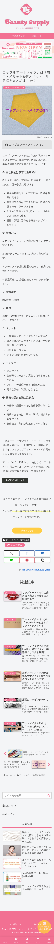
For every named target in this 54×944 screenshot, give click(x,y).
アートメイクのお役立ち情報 (17, 540)
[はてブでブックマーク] (42, 553)
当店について (9, 805)
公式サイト (8, 814)
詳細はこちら (27, 530)
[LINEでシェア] (11, 560)
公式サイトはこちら (15, 480)
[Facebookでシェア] (26, 553)
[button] (42, 560)
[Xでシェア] (11, 553)
